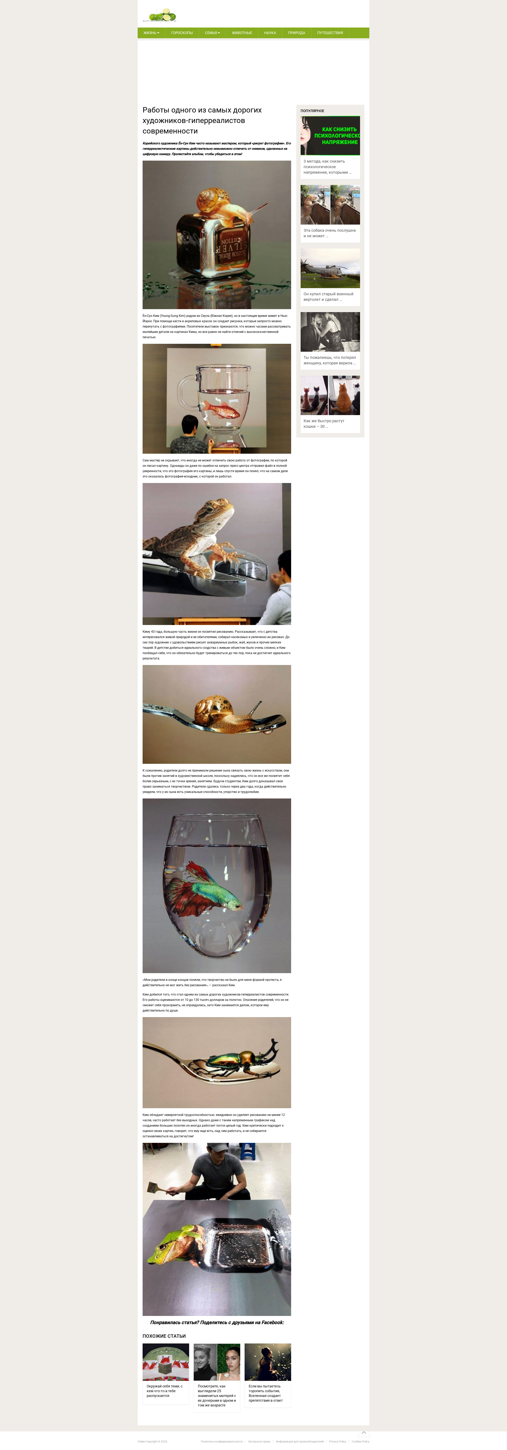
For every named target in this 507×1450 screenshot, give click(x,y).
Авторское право (259, 1441)
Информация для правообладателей (300, 1441)
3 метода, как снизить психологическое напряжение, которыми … (328, 167)
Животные (242, 33)
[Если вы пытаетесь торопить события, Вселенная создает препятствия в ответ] (268, 1362)
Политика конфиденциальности (222, 1441)
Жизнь (150, 33)
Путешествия (330, 33)
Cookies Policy (360, 1441)
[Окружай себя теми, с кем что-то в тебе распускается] (166, 1362)
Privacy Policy (337, 1441)
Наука (270, 33)
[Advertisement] (253, 75)
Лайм (141, 1441)
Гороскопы (182, 33)
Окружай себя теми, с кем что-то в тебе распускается (164, 1391)
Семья (211, 33)
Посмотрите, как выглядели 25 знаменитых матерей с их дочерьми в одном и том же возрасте (217, 1395)
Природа (296, 33)
